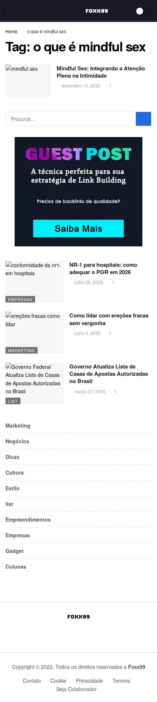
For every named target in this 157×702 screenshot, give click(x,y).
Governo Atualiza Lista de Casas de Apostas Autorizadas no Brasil (108, 373)
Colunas (15, 566)
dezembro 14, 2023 (81, 85)
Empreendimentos (28, 519)
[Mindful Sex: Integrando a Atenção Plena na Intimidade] (28, 81)
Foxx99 (136, 666)
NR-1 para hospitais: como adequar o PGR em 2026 (103, 268)
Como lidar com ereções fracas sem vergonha (109, 319)
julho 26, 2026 (88, 282)
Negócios (17, 441)
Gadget (14, 550)
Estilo (12, 488)
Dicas (12, 456)
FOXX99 (96, 11)
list (13, 401)
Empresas (20, 299)
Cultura (14, 472)
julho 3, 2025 (87, 333)
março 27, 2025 (90, 391)
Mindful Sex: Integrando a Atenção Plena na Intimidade (101, 71)
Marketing (21, 350)
